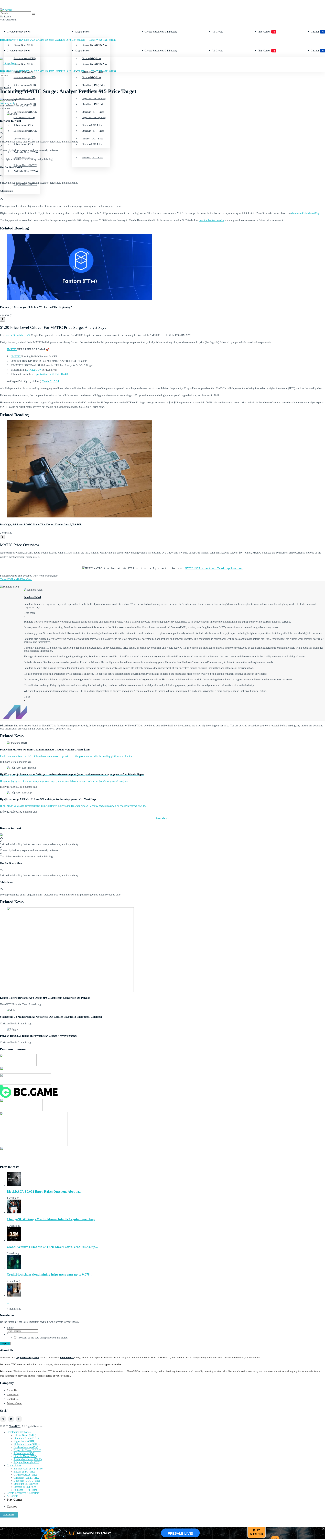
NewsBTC (14, 1426)
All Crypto (217, 31)
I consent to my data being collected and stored (43, 1337)
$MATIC (12, 349)
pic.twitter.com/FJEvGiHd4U (52, 374)
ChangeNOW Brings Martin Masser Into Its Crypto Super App (51, 1219)
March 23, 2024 (50, 381)
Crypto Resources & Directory (161, 31)
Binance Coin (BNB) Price (94, 45)
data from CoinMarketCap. (306, 213)
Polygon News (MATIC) (27, 1462)
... (8, 1302)
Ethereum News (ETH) (26, 1438)
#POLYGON (34, 369)
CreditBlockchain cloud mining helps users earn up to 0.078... (49, 1274)
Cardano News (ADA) (24, 117)
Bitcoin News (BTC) (23, 45)
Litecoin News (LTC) (24, 157)
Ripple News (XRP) (24, 1441)
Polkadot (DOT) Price (92, 157)
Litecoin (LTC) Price (92, 144)
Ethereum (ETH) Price (93, 131)
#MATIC (16, 356)
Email (10, 1327)
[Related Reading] (2, 319)
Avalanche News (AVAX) (26, 171)
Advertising (13, 1394)
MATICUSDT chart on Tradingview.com (214, 568)
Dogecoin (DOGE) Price (93, 117)
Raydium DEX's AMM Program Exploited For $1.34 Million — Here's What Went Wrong (58, 39)
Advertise (8, 1514)
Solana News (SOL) (24, 1453)
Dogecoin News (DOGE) (26, 131)
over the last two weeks (211, 220)
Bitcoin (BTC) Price (91, 77)
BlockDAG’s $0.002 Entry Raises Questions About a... (44, 1191)
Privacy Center (14, 1403)
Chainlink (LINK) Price (93, 104)
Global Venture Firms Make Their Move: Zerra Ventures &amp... (52, 1247)
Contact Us (12, 1399)
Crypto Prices (82, 31)
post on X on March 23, (17, 335)
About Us (12, 1390)
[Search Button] (33, 14)
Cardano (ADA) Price (25, 1474)
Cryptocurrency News (18, 31)
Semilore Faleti (7, 103)
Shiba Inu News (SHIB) (25, 104)
